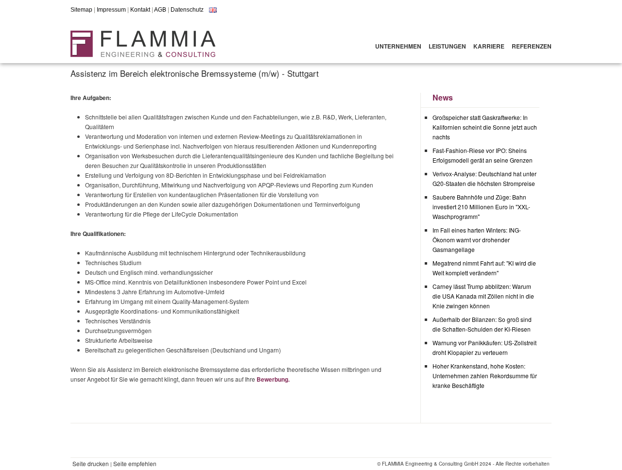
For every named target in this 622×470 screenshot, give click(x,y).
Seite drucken (90, 463)
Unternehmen (398, 46)
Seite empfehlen (134, 463)
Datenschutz (187, 9)
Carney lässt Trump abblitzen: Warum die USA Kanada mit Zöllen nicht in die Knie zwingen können (483, 296)
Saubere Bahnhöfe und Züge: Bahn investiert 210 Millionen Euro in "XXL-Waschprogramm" (481, 206)
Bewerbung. (273, 379)
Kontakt (140, 9)
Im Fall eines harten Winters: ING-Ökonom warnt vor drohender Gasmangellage (476, 239)
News (442, 97)
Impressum (111, 9)
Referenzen (532, 46)
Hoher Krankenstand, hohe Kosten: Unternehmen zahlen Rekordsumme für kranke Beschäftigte (484, 375)
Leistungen (447, 46)
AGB (160, 9)
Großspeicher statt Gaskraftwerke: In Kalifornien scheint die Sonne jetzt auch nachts (484, 127)
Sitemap (81, 9)
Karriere (488, 46)
